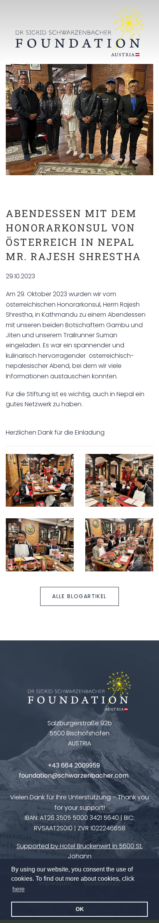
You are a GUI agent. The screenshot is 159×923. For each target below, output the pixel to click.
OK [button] (80, 909)
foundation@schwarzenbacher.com (74, 775)
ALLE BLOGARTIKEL (79, 596)
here (18, 889)
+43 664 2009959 (74, 765)
